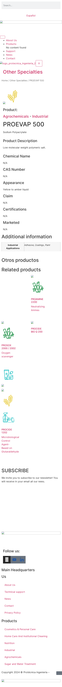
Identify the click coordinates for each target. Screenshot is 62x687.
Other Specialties (23, 72)
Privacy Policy (13, 612)
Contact (10, 58)
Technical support (15, 591)
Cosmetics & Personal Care (20, 629)
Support (10, 51)
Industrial (40, 116)
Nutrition (9, 643)
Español (31, 15)
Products (11, 43)
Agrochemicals (16, 116)
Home (5, 80)
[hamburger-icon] (2, 37)
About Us (11, 40)
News (9, 54)
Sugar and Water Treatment (20, 663)
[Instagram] (7, 559)
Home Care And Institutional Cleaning (26, 636)
